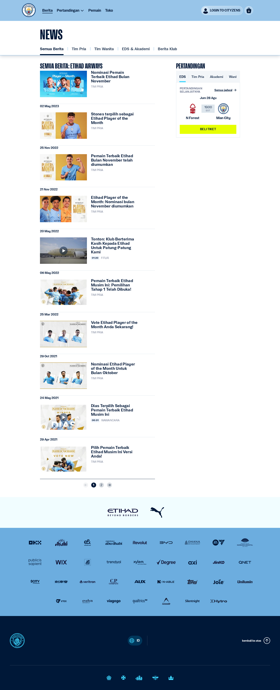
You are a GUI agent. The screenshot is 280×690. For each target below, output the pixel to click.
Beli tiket (208, 129)
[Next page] (109, 485)
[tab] (182, 78)
